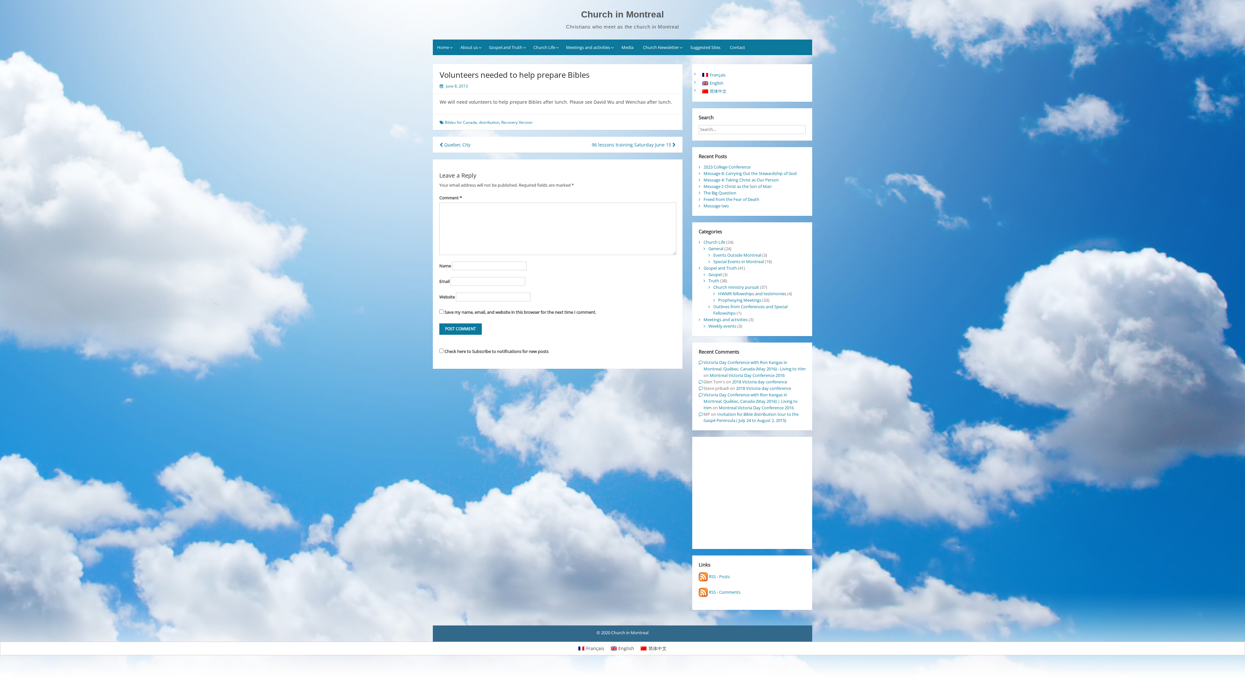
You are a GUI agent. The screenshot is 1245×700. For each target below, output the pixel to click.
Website (447, 297)
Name (445, 266)
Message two (716, 206)
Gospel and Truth (505, 47)
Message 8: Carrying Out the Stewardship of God (750, 173)
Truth (713, 281)
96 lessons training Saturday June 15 (632, 145)
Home (443, 47)
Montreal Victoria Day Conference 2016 (747, 375)
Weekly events (722, 326)
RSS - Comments (724, 592)
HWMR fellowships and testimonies (752, 294)
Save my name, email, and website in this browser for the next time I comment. (520, 312)
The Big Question (720, 193)
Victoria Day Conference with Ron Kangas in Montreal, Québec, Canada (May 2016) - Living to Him (755, 365)
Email (444, 281)
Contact (737, 47)
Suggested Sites (705, 47)
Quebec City (456, 145)
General (715, 248)
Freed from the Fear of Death (731, 199)
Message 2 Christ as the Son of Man (738, 186)
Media (628, 47)
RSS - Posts (719, 576)
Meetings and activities (588, 47)
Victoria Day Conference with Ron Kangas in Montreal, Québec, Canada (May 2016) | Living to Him (751, 401)
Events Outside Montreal (737, 255)
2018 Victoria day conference (759, 382)
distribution (489, 122)
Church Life (544, 47)
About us (469, 47)
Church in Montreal (622, 14)
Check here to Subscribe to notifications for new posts (496, 351)
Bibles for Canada (461, 122)
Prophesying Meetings (739, 300)
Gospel (715, 274)
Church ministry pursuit (736, 287)
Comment (450, 198)
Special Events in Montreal (738, 261)
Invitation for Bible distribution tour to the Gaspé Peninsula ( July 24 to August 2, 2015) (751, 417)
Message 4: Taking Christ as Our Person (741, 180)
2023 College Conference (727, 167)
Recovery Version (516, 122)
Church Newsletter (661, 47)
